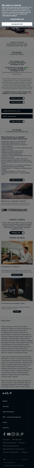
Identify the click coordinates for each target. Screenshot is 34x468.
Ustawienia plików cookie (17, 19)
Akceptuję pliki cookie (17, 24)
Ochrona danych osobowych (9, 15)
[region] (17, 13)
